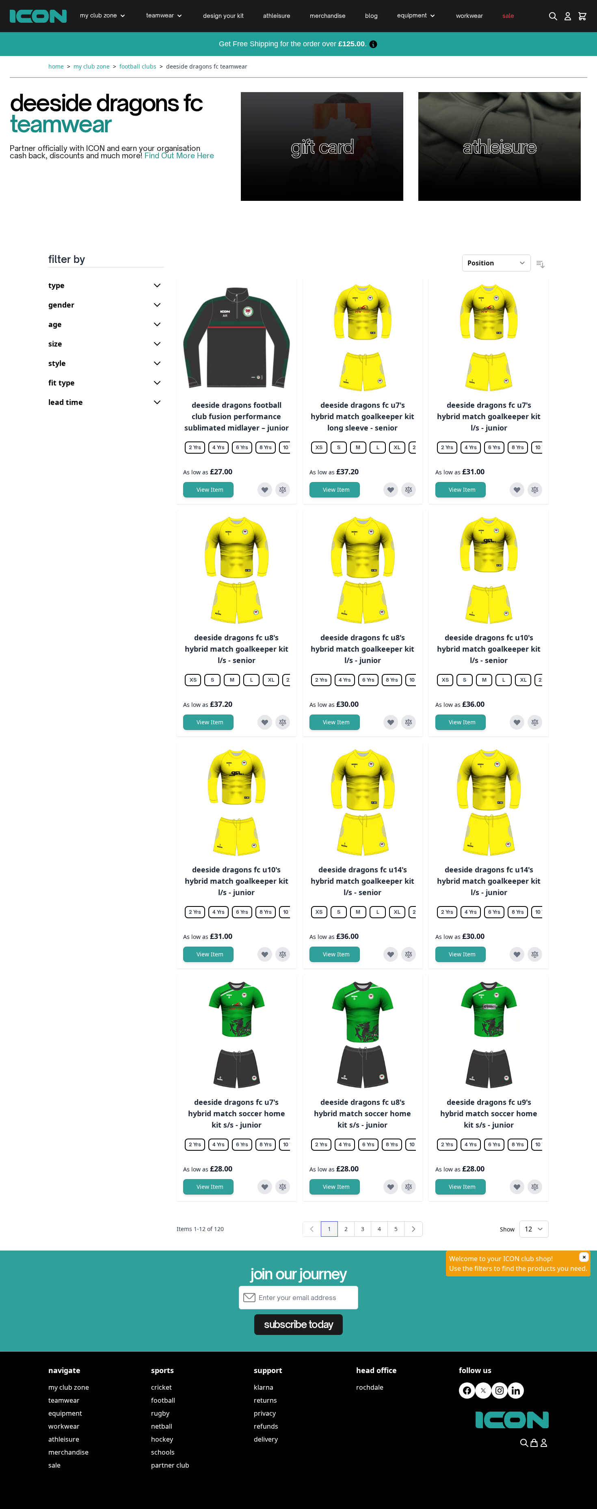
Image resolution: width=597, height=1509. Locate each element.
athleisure (63, 1439)
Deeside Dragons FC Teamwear (206, 66)
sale (54, 1465)
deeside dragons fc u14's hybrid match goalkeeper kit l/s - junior (489, 881)
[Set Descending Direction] (540, 264)
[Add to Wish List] (264, 489)
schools (163, 1452)
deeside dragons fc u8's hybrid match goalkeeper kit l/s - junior (362, 649)
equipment (65, 1413)
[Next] (413, 1229)
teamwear (64, 1400)
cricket (161, 1387)
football (163, 1400)
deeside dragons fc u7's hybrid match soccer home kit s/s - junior (236, 1113)
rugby (160, 1413)
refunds (266, 1426)
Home (56, 66)
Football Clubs (137, 66)
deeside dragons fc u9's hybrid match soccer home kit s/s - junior (488, 1113)
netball (161, 1426)
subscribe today (298, 1324)
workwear (64, 1426)
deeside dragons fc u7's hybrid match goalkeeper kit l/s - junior (489, 416)
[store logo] (38, 16)
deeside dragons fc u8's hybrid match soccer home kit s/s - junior (362, 1113)
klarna (263, 1387)
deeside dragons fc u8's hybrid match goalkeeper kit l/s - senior (236, 649)
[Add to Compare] (282, 489)
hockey (162, 1439)
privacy (265, 1413)
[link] (312, 1229)
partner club (170, 1465)
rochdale (369, 1387)
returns (265, 1400)
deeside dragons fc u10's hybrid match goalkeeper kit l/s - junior (236, 881)
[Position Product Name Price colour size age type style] (496, 262)
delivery (266, 1439)
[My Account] (568, 16)
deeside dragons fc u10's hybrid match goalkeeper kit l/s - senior (489, 649)
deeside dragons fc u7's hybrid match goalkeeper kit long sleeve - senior (362, 416)
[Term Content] (373, 44)
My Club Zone (92, 66)
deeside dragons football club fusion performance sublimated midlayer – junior (236, 416)
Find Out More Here (179, 155)
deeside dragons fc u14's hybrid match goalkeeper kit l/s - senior (362, 881)
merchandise (68, 1452)
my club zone (68, 1387)
